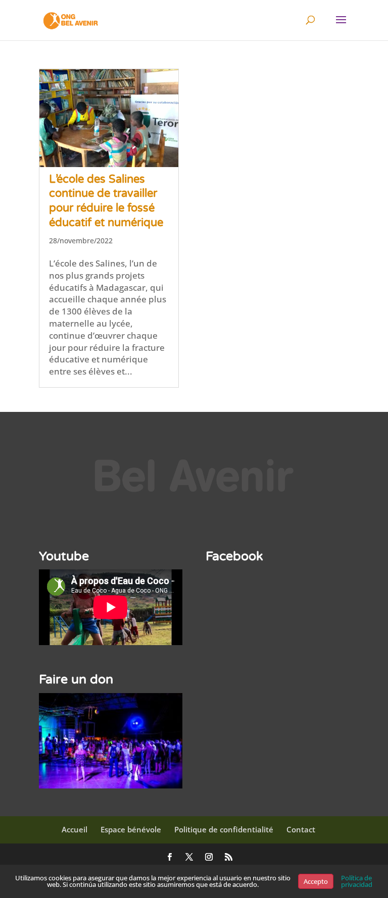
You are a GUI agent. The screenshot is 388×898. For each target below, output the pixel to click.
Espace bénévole (131, 829)
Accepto (316, 881)
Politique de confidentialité (223, 829)
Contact (300, 829)
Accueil (74, 829)
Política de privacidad (356, 881)
